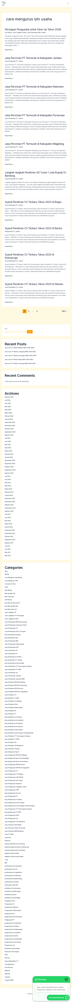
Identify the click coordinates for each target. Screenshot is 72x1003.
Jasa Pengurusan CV (11, 771)
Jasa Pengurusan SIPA (12, 815)
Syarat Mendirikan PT (11, 961)
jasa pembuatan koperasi (13, 634)
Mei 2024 (8, 483)
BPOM (7, 574)
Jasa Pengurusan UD (11, 818)
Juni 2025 (8, 441)
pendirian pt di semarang (12, 888)
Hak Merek (8, 590)
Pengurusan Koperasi (11, 907)
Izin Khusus (8, 32)
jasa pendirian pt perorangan (14, 730)
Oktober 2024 (9, 467)
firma (6, 587)
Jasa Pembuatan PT (11, 61)
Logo (6, 860)
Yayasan (7, 977)
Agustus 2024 (9, 473)
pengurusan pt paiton (11, 936)
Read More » (9, 50)
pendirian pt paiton (10, 894)
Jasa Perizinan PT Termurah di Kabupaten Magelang (34, 143)
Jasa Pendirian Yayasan (12, 749)
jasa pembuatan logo (11, 638)
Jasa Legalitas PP (10, 612)
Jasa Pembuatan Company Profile (16, 625)
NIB (6, 863)
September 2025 (10, 432)
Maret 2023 (8, 524)
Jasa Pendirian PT (10, 714)
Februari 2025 (9, 454)
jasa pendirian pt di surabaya (14, 723)
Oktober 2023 (9, 505)
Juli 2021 (7, 546)
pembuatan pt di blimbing (13, 875)
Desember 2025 (10, 422)
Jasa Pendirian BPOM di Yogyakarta (16, 691)
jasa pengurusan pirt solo (13, 793)
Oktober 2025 (9, 429)
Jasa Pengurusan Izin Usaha (14, 780)
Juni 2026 (8, 403)
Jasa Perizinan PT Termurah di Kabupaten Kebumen (34, 86)
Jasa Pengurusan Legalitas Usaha (15, 787)
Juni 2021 (7, 549)
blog (6, 571)
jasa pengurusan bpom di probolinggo (17, 758)
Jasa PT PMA (9, 834)
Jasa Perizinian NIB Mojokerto (14, 831)
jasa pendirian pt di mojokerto (14, 720)
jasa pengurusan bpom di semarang (16, 761)
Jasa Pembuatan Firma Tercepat (15, 631)
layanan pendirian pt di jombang (15, 844)
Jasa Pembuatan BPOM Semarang (16, 622)
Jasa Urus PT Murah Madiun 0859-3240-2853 (19, 348)
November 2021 (10, 533)
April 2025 (8, 448)
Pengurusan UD (10, 945)
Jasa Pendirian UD (10, 742)
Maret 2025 (8, 451)
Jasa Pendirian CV (10, 695)
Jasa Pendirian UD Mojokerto (14, 745)
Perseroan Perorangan (12, 951)
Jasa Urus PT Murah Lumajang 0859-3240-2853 (20, 351)
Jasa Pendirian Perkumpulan (14, 707)
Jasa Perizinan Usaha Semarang (15, 828)
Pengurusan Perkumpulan (13, 910)
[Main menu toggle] (68, 4)
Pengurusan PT (10, 920)
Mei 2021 (7, 552)
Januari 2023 (9, 527)
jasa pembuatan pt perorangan (14, 663)
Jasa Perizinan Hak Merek (13, 825)
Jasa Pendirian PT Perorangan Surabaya (17, 736)
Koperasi (7, 840)
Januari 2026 (9, 419)
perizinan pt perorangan (12, 948)
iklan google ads (10, 593)
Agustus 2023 (9, 511)
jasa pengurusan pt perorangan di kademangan (20, 806)
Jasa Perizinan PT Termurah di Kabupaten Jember (33, 58)
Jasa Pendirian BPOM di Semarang (16, 685)
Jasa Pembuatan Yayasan (13, 676)
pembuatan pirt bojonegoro (13, 866)
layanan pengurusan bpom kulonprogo (17, 847)
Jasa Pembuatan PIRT (12, 647)
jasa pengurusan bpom (12, 752)
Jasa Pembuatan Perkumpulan (14, 644)
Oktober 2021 (9, 536)
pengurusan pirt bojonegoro (13, 917)
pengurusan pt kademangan (13, 929)
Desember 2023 (10, 498)
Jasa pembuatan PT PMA (13, 669)
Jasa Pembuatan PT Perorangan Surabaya (18, 666)
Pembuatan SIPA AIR (11, 885)
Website (7, 974)
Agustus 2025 (9, 435)
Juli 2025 (7, 438)
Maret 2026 (8, 413)
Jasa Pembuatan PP (11, 650)
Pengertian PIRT (10, 901)
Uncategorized (9, 964)
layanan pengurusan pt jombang (15, 850)
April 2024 (8, 486)
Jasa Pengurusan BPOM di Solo (15, 764)
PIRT (6, 955)
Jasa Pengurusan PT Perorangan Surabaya (18, 809)
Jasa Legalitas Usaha (19, 32)
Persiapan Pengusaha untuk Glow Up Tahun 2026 (33, 29)
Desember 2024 (10, 460)
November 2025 (10, 425)
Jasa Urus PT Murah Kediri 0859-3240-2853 (19, 359)
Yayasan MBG (9, 980)
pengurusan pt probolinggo (13, 939)
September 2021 (10, 540)
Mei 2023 (8, 521)
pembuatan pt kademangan (13, 878)
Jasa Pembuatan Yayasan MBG (15, 679)
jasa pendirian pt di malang (13, 717)
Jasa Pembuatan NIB (34, 32)
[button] (66, 979)
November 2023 (10, 501)
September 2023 (10, 508)
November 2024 (10, 463)
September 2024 (10, 470)
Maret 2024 (8, 489)
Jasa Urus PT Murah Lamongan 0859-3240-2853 (20, 355)
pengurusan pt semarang (13, 942)
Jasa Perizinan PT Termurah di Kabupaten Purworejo (35, 115)
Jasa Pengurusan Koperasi (13, 783)
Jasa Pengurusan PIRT (12, 790)
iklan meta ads (9, 596)
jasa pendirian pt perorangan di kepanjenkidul (19, 733)
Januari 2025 (9, 457)
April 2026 (8, 410)
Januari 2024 (9, 495)
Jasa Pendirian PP (10, 711)
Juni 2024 (8, 479)
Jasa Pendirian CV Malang (13, 701)
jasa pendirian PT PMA (12, 739)
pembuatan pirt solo (11, 869)
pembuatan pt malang (12, 882)
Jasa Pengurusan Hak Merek (14, 777)
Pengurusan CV (10, 231)
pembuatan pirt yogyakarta (13, 872)
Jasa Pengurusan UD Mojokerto (15, 821)
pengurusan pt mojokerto (13, 932)
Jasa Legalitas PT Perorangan (14, 615)
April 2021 (8, 555)
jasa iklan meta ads (11, 609)
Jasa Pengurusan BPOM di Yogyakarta (17, 768)
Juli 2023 (7, 514)
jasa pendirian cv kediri (12, 698)
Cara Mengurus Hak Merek (13, 577)
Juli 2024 (7, 476)
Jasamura (8, 837)
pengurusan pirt (10, 913)
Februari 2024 (9, 492)
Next (65, 311)
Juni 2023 (8, 517)
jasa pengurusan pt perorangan (14, 802)
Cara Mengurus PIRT (11, 581)
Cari (6, 328)
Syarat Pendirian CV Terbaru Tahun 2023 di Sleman (34, 284)
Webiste (7, 970)
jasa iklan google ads (11, 606)
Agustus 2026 (9, 397)
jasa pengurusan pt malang (13, 799)
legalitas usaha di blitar (12, 853)
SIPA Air (7, 958)
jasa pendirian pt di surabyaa (14, 726)
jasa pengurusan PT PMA (13, 812)
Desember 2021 (10, 530)
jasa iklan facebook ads (12, 603)
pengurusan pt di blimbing (13, 923)
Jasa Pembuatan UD (11, 179)
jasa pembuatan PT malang (13, 660)
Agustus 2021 (9, 543)
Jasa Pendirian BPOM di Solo (14, 688)
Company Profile (10, 584)
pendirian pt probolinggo (12, 898)
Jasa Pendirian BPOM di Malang (15, 682)
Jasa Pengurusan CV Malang (14, 774)
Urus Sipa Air (9, 967)
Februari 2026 (9, 416)
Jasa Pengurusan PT (11, 796)
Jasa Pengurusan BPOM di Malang (16, 755)
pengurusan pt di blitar (12, 926)
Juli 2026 (7, 400)
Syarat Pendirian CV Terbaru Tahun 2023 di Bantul (33, 228)
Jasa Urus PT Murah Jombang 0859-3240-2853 (20, 363)
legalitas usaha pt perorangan (14, 856)
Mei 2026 (8, 406)
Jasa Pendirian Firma (11, 704)
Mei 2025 (8, 444)
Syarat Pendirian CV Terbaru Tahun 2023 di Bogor (33, 202)
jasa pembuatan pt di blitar (13, 657)
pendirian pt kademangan (13, 891)
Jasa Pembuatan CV (11, 205)
